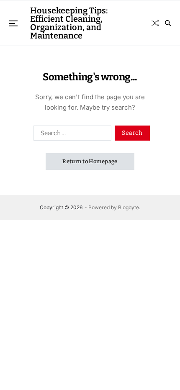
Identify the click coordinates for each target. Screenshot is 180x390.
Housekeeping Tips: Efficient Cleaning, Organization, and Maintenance (69, 23)
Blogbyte (128, 207)
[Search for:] (70, 135)
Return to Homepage (90, 161)
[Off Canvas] (13, 23)
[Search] (168, 23)
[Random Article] (155, 23)
